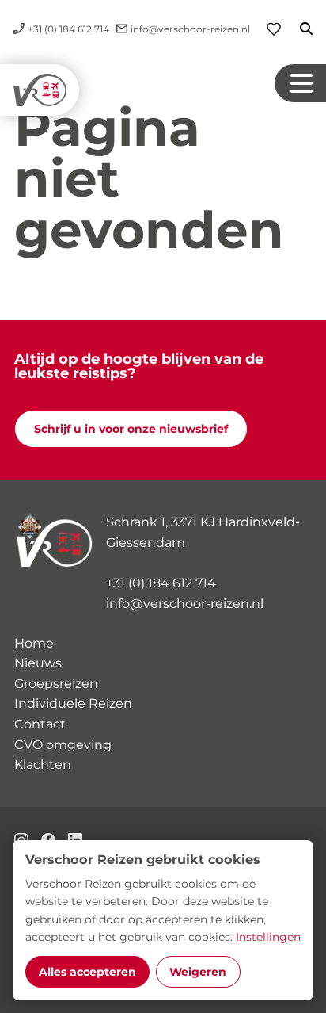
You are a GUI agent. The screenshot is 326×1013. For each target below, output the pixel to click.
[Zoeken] (297, 28)
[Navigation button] (300, 83)
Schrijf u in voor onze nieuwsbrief (131, 429)
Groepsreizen (56, 683)
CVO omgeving (63, 744)
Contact (40, 724)
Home (34, 643)
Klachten (42, 764)
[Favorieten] (274, 29)
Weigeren (197, 972)
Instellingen (268, 937)
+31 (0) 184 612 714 (161, 583)
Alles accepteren (87, 972)
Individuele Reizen (73, 703)
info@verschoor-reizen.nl (184, 603)
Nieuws (38, 663)
